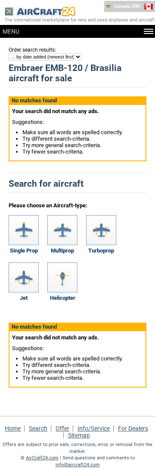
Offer (62, 428)
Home (13, 428)
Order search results (32, 50)
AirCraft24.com (42, 458)
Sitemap (79, 435)
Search (38, 428)
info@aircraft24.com (78, 465)
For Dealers (133, 428)
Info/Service (94, 428)
